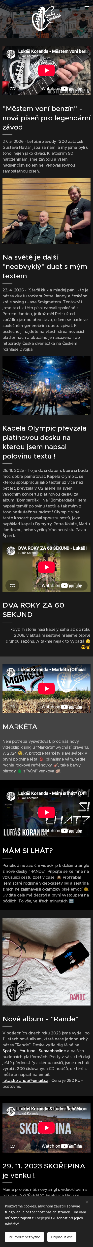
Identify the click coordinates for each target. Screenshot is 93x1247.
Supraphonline (52, 1050)
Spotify (9, 1050)
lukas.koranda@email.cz (25, 1080)
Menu (87, 6)
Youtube (27, 1050)
